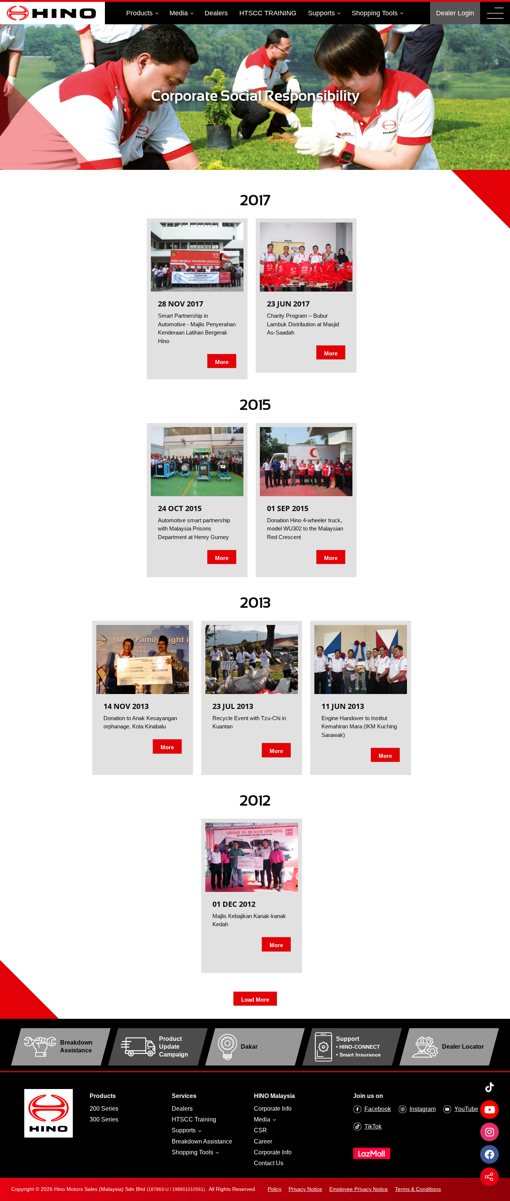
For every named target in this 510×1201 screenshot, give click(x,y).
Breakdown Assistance (202, 1141)
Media (179, 13)
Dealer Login (455, 13)
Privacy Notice (305, 1189)
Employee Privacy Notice (358, 1189)
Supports (321, 13)
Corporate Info (273, 1108)
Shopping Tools (375, 13)
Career (263, 1141)
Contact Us (268, 1163)
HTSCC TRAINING (267, 13)
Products (139, 13)
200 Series (104, 1108)
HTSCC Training (194, 1119)
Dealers (216, 13)
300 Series (104, 1119)
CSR (260, 1130)
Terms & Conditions (418, 1189)
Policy (275, 1189)
